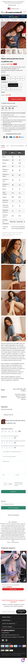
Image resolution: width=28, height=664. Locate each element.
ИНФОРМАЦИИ (6, 620)
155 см (13, 78)
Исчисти (3, 92)
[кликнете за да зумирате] (14, 35)
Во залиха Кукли (14, 19)
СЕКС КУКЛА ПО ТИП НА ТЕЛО (13, 531)
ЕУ (20, 85)
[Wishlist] (24, 553)
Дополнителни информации (17, 145)
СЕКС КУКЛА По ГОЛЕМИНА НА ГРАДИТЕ (12, 532)
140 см (3, 78)
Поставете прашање (13, 508)
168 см (22, 78)
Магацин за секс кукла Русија (16, 537)
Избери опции (13, 589)
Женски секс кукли (10, 530)
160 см (17, 78)
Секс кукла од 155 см (10, 525)
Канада (3, 89)
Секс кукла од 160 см (19, 525)
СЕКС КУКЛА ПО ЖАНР (9, 534)
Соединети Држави (13, 85)
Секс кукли (7, 19)
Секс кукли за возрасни (16, 528)
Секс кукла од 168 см (5, 526)
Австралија (4, 85)
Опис (7, 145)
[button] (24, 12)
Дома (2, 19)
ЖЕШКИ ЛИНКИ (6, 617)
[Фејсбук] (2, 640)
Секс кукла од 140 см (15, 523)
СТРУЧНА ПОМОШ (7, 627)
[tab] (3, 145)
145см (8, 78)
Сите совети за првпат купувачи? (9, 456)
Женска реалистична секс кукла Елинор (10, 585)
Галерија (3, 145)
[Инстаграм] (6, 640)
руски (8, 89)
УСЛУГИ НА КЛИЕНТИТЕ (8, 623)
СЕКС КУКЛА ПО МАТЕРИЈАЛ (12, 536)
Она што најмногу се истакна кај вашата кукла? (12, 451)
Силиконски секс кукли (15, 539)
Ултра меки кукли (15, 542)
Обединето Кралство (16, 89)
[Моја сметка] (21, 12)
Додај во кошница (17, 99)
